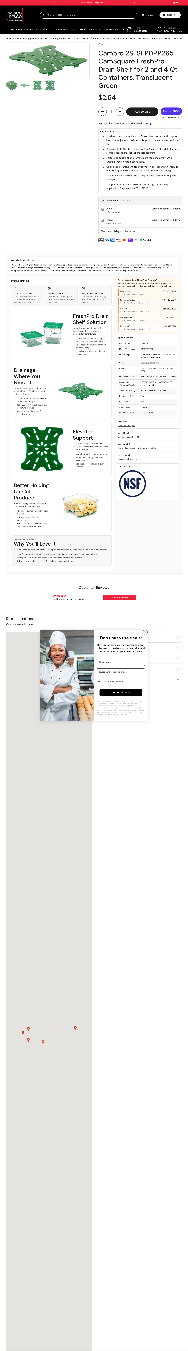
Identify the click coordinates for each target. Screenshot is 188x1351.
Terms (126, 714)
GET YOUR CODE (121, 692)
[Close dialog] (145, 632)
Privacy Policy (116, 714)
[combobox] (102, 681)
